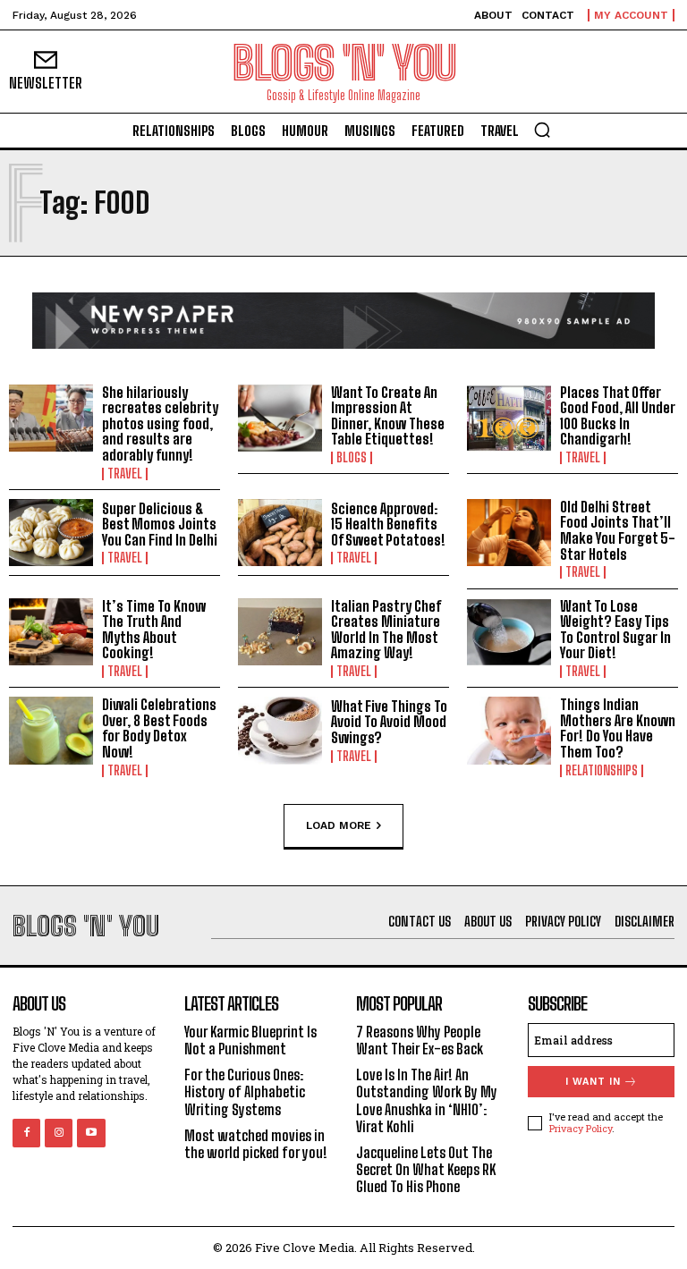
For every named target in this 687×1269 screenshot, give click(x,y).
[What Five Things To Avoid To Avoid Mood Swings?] (280, 731)
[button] (542, 130)
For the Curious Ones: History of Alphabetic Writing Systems (244, 1091)
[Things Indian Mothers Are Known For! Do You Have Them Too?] (509, 731)
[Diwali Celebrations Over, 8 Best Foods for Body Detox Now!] (51, 731)
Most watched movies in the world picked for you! (255, 1144)
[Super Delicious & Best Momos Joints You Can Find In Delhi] (51, 533)
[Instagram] (58, 1132)
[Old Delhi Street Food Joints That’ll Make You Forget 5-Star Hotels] (509, 533)
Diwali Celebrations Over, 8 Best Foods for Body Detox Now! (159, 728)
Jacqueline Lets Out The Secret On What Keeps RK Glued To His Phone (426, 1169)
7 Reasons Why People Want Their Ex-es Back (419, 1040)
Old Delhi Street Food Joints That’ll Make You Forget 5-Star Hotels (617, 530)
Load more (338, 824)
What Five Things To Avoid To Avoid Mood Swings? (389, 722)
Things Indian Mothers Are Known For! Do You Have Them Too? (617, 728)
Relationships (601, 771)
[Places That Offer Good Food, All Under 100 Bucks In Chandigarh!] (509, 419)
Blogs (351, 458)
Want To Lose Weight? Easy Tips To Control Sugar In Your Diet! (615, 629)
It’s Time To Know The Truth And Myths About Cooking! (154, 629)
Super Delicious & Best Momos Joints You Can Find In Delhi (159, 524)
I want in (593, 1081)
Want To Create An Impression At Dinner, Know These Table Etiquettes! (388, 416)
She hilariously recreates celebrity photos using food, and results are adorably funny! (160, 423)
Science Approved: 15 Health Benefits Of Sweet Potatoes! (388, 524)
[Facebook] (26, 1132)
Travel (124, 474)
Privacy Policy (580, 1128)
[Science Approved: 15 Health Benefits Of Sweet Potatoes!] (280, 533)
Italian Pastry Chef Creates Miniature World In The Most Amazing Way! (386, 629)
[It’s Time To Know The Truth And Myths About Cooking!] (51, 632)
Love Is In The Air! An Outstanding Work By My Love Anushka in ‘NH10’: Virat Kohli (426, 1100)
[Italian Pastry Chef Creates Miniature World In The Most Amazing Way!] (280, 632)
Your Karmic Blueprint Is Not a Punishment (250, 1040)
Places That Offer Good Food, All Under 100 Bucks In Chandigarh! (617, 416)
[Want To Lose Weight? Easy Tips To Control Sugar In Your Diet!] (509, 632)
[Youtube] (91, 1132)
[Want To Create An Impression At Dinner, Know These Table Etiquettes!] (280, 419)
